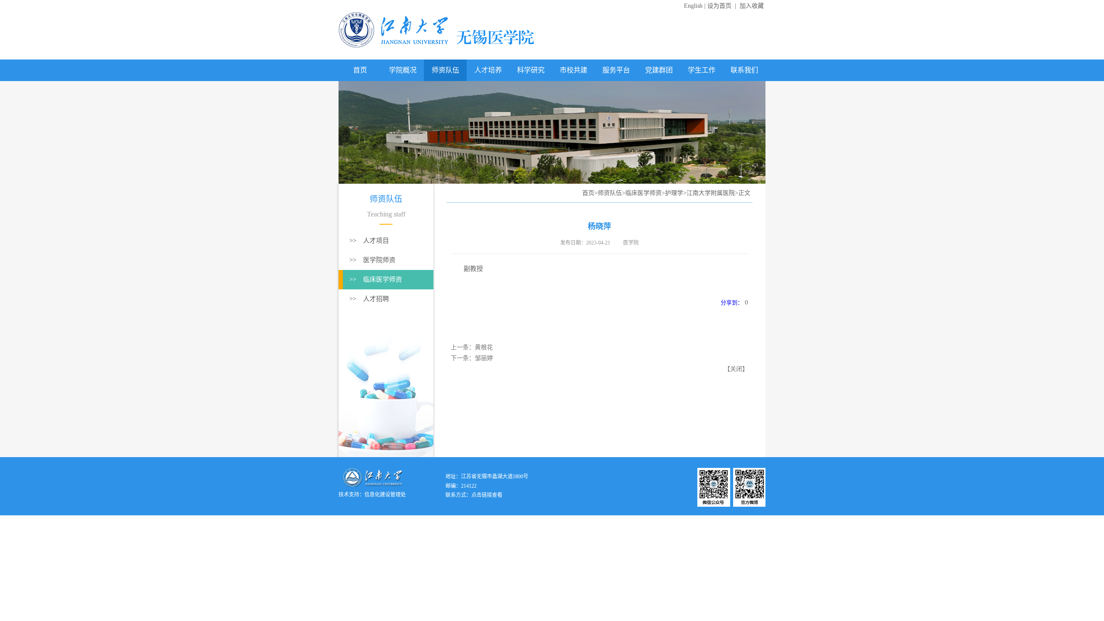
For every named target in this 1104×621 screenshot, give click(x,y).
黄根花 (484, 347)
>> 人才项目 (369, 240)
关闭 (736, 369)
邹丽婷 (484, 358)
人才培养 (488, 70)
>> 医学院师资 (372, 260)
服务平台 (616, 70)
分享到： (732, 302)
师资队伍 (445, 70)
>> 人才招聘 (369, 298)
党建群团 (659, 70)
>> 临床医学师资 (375, 279)
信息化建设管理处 (385, 495)
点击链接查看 (486, 495)
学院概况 (403, 70)
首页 (360, 70)
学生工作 (701, 70)
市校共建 (573, 70)
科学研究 (531, 70)
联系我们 (744, 70)
